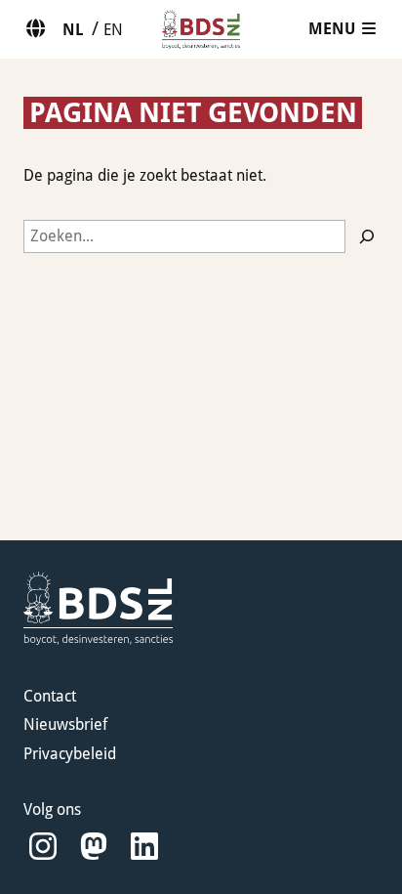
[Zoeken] (367, 236)
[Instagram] (42, 846)
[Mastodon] (93, 846)
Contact (49, 696)
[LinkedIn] (144, 846)
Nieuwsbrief (65, 724)
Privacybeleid (69, 754)
